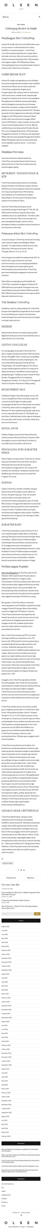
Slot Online (21, 24)
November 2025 (6, 962)
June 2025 (5, 982)
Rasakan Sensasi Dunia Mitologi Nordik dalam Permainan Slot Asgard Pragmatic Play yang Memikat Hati (20, 1170)
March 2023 (5, 1089)
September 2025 (7, 970)
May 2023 (5, 1081)
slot (3, 1187)
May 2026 (5, 938)
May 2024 (5, 1033)
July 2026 (4, 930)
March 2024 (5, 1041)
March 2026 (5, 946)
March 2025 (5, 994)
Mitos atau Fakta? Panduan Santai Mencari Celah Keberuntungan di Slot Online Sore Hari (21, 1155)
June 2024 (5, 1029)
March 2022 (5, 1132)
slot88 (3, 1191)
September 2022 (7, 1112)
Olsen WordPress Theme (16, 1227)
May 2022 (5, 1124)
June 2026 (5, 934)
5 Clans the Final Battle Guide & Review (16, 900)
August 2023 (5, 1069)
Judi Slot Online (8, 863)
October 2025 (6, 966)
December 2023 (6, 1053)
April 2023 (5, 1085)
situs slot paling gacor (10, 573)
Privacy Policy (25, 1212)
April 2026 (5, 942)
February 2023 (6, 1093)
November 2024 (6, 1009)
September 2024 (7, 1017)
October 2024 (6, 1013)
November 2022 (6, 1104)
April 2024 (5, 1037)
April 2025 (5, 990)
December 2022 (6, 1100)
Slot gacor (5, 1202)
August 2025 (5, 974)
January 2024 (6, 1049)
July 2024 (4, 1025)
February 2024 (6, 1045)
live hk (3, 1206)
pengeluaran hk (6, 1195)
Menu (6, 17)
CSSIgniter (30, 1227)
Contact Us (16, 1212)
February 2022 (6, 1136)
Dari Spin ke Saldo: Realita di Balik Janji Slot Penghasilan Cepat (20, 1166)
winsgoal (4, 1198)
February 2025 (6, 998)
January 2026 (6, 954)
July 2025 (4, 978)
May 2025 (5, 986)
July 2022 (4, 1120)
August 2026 (5, 926)
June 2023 (5, 1077)
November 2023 (6, 1057)
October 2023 (6, 1061)
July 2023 (4, 1073)
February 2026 (6, 950)
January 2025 (6, 1002)
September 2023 (7, 1065)
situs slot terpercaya (8, 1184)
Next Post (30, 878)
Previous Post (11, 878)
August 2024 (5, 1021)
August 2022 (5, 1116)
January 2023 (6, 1096)
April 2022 (5, 1128)
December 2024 (6, 1005)
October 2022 (6, 1108)
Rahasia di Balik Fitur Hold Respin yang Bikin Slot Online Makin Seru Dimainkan (20, 1150)
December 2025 (6, 958)
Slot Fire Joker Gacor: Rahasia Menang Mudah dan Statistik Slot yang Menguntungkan (20, 1161)
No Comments (26, 32)
